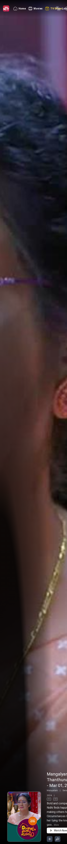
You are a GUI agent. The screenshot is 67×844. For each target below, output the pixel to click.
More (56, 825)
